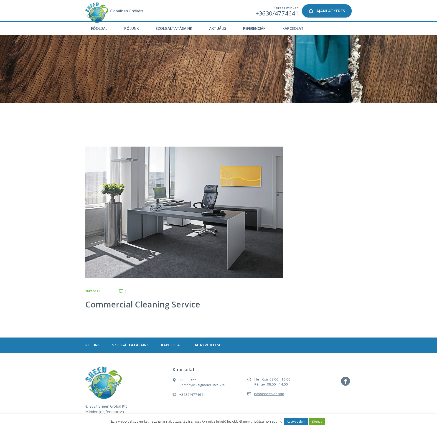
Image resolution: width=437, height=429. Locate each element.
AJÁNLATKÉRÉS (330, 10)
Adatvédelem (207, 345)
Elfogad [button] (317, 421)
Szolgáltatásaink (174, 28)
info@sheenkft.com (269, 393)
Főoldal (99, 28)
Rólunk (131, 28)
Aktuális (217, 28)
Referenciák (254, 28)
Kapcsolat (293, 28)
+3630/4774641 (277, 13)
